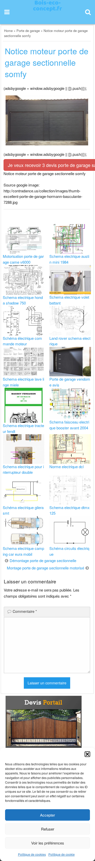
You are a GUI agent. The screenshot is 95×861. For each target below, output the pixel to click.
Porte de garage (28, 30)
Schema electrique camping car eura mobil (23, 551)
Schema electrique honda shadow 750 (23, 300)
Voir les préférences (47, 843)
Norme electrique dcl (66, 466)
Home (8, 30)
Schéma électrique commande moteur (22, 341)
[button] (87, 754)
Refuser (47, 829)
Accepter (47, 815)
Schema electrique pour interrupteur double (23, 469)
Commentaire (25, 611)
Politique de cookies (32, 854)
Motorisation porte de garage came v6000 (23, 259)
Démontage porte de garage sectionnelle (43, 560)
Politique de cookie (61, 854)
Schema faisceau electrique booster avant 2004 (69, 424)
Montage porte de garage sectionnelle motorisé (45, 567)
